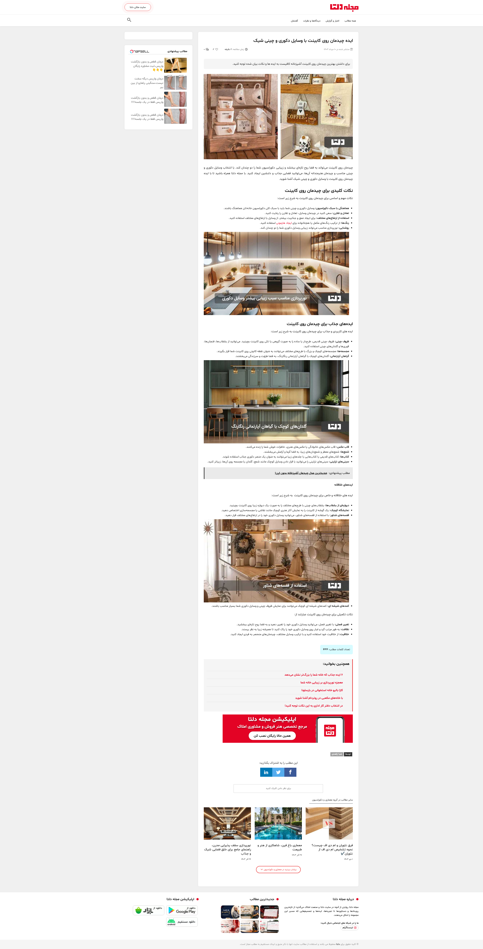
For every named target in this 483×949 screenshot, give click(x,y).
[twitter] (278, 772)
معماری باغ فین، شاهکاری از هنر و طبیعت (280, 847)
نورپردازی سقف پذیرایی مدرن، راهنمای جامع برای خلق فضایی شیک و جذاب (227, 849)
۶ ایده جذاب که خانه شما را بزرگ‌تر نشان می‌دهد (314, 675)
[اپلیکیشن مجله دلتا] (182, 911)
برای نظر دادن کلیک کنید (278, 788)
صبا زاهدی (337, 754)
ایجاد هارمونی (284, 223)
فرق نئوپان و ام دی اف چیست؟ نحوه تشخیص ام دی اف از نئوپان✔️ (332, 849)
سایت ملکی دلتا (138, 7)
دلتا (338, 944)
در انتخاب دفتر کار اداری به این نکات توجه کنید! (314, 706)
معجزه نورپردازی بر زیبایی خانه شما (322, 683)
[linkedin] (266, 772)
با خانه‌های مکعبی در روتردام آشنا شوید (319, 698)
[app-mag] (288, 717)
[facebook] (290, 772)
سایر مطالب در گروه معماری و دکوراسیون (332, 800)
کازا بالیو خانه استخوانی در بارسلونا (322, 690)
